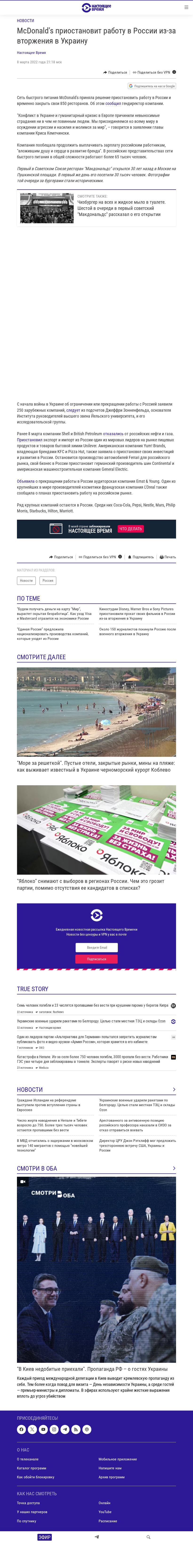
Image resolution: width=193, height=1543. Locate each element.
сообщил (113, 103)
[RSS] (75, 1429)
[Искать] (148, 1537)
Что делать (131, 528)
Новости (25, 20)
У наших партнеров (32, 1512)
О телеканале (28, 1459)
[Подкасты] (86, 1429)
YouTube (105, 1512)
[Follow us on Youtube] (43, 1429)
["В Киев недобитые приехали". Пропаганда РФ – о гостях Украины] (96, 1270)
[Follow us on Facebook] (21, 1429)
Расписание (108, 1521)
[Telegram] (96, 1537)
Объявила (26, 481)
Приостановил (29, 439)
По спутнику (26, 1521)
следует (73, 410)
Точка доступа (28, 1503)
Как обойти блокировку (35, 1477)
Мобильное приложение (118, 1459)
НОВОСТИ (30, 1089)
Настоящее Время (31, 52)
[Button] (115, 72)
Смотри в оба (37, 1168)
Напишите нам (110, 1468)
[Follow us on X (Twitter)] (32, 1429)
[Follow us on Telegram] (64, 1429)
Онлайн (104, 1503)
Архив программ (112, 1477)
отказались (113, 433)
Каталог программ (31, 1468)
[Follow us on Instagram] (54, 1429)
